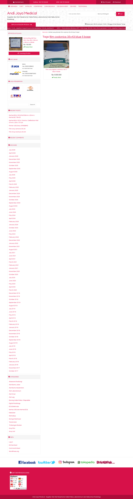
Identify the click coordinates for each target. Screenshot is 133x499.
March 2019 (13, 321)
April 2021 (12, 259)
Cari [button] (121, 14)
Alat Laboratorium (15, 391)
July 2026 (12, 150)
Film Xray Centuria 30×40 (17, 132)
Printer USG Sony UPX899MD (18, 125)
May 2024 (12, 215)
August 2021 (13, 249)
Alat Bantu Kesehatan (16, 388)
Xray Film (12, 428)
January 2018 (13, 365)
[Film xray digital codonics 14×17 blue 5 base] (56, 54)
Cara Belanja (49, 6)
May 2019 (12, 315)
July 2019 (12, 308)
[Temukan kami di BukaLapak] (105, 462)
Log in (11, 442)
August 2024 (13, 206)
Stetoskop (12, 416)
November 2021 (14, 246)
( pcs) (107, 2)
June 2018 (12, 349)
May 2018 (12, 352)
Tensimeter (13, 422)
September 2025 (14, 168)
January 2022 (13, 243)
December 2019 (14, 293)
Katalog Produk (25, 53)
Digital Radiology (14, 403)
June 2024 (12, 212)
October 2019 (13, 299)
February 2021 (14, 265)
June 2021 (12, 256)
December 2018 (14, 330)
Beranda (13, 6)
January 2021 (13, 268)
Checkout (117, 2)
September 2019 (14, 302)
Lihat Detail (57, 78)
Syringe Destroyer (15, 419)
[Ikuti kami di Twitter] (47, 462)
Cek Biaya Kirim (62, 6)
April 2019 (12, 318)
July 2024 (12, 209)
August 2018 (13, 343)
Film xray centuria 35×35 (17, 129)
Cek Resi (73, 6)
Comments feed (14, 448)
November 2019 (14, 296)
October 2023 (13, 228)
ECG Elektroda (14, 406)
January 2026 (13, 156)
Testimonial (82, 6)
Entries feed (13, 445)
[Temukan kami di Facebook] (27, 462)
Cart (21, 6)
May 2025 (12, 178)
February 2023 (14, 237)
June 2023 (12, 231)
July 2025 (12, 175)
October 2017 (13, 371)
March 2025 (13, 184)
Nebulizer (12, 412)
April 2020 (12, 287)
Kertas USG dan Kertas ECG (18, 409)
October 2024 (13, 200)
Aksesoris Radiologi (15, 381)
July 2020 (12, 277)
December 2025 (14, 159)
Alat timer (12, 394)
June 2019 (12, 312)
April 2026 (12, 153)
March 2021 (13, 262)
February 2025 (14, 187)
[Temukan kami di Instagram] (66, 462)
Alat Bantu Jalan (14, 384)
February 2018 (14, 361)
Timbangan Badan (15, 425)
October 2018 (13, 337)
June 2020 (12, 280)
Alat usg (11, 397)
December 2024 (14, 193)
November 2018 (14, 333)
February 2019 (14, 324)
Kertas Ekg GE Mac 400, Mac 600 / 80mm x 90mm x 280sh (30, 40)
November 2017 (14, 368)
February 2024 (14, 221)
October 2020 (13, 274)
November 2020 (14, 271)
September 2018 (14, 340)
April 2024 (12, 218)
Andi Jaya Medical (22, 13)
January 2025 (13, 190)
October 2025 (13, 165)
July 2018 (12, 346)
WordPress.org (14, 451)
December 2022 (14, 240)
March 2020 (13, 290)
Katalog (28, 6)
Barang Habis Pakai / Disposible (19, 400)
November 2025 (14, 162)
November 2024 (14, 196)
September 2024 (14, 203)
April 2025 (12, 181)
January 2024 (13, 224)
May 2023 (12, 234)
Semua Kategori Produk (20, 24)
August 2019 (13, 305)
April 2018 (12, 355)
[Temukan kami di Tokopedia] (86, 462)
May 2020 (12, 284)
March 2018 (13, 358)
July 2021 (12, 252)
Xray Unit (12, 431)
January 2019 (13, 327)
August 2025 (13, 171)
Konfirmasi (38, 6)
